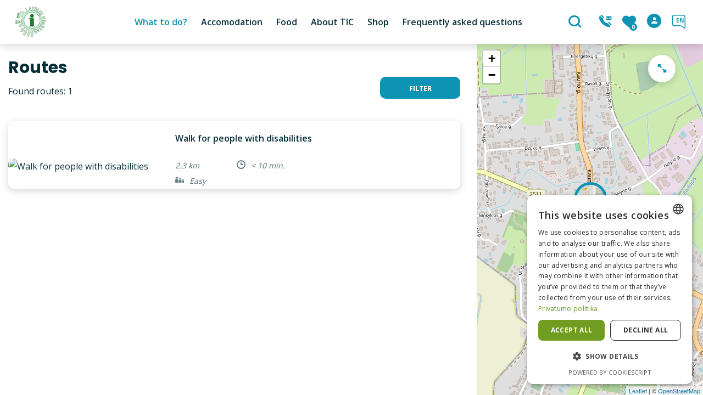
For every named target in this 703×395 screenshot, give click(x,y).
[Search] (576, 22)
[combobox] (678, 209)
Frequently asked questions (462, 22)
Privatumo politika (568, 308)
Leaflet (638, 390)
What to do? (161, 22)
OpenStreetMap (679, 390)
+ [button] (491, 58)
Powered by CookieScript (609, 372)
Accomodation (232, 22)
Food (286, 22)
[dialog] (609, 289)
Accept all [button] (572, 330)
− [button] (491, 75)
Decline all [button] (645, 330)
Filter (420, 88)
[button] (609, 356)
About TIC (332, 22)
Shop (378, 22)
